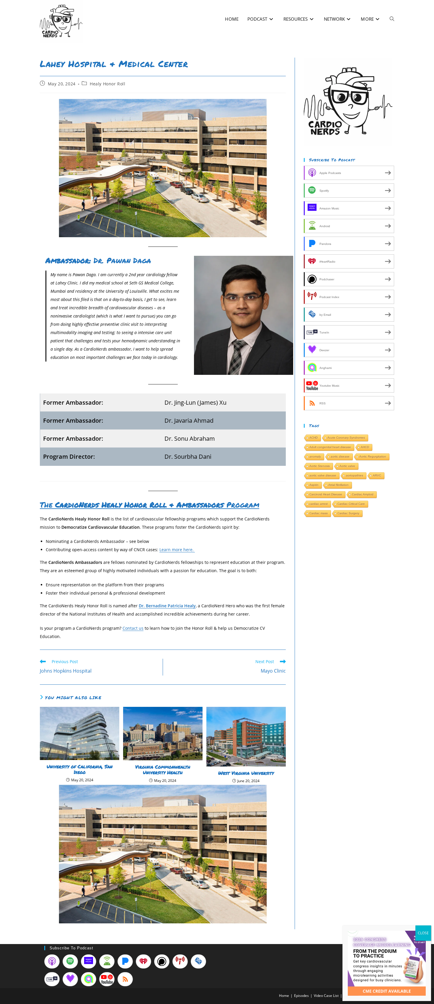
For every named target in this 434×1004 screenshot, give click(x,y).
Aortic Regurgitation (372, 456)
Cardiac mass (318, 513)
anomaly (315, 456)
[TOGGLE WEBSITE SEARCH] (392, 19)
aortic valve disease (322, 475)
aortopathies (354, 475)
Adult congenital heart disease (330, 447)
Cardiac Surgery (348, 513)
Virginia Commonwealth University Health (162, 769)
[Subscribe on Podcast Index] (180, 961)
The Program (149, 504)
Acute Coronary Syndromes (346, 437)
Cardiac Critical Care (351, 503)
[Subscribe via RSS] (125, 979)
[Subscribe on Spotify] (70, 961)
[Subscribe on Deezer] (70, 979)
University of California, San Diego (79, 769)
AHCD (365, 447)
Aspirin (314, 484)
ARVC (377, 475)
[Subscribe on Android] (107, 961)
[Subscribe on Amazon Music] (88, 961)
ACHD (313, 437)
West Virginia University (246, 773)
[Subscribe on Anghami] (88, 979)
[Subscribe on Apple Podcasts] (52, 961)
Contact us (133, 628)
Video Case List (326, 995)
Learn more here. (177, 549)
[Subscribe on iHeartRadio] (143, 961)
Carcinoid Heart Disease (325, 494)
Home (284, 995)
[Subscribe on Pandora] (125, 961)
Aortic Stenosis (319, 466)
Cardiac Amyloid (362, 494)
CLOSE (423, 932)
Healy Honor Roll (107, 84)
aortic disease (340, 456)
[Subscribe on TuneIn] (52, 979)
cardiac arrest (318, 503)
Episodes (301, 995)
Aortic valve (347, 466)
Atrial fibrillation (338, 484)
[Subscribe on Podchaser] (161, 961)
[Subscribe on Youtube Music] (107, 979)
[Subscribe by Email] (198, 961)
